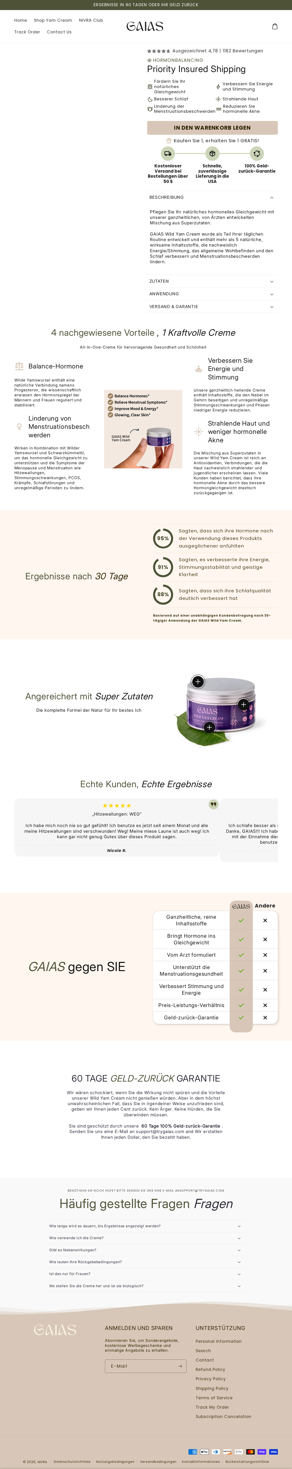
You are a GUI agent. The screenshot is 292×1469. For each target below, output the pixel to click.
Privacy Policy (211, 1379)
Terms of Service (214, 1398)
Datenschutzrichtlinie (72, 1462)
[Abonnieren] (180, 1366)
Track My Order (212, 1407)
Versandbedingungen (158, 1462)
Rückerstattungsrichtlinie (247, 1462)
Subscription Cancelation (223, 1416)
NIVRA (42, 1462)
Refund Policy (210, 1369)
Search (203, 1351)
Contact (205, 1360)
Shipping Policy (212, 1388)
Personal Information (219, 1341)
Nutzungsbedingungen (115, 1462)
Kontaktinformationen (201, 1462)
